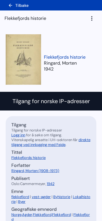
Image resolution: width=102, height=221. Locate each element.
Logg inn (18, 135)
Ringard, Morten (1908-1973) (35, 170)
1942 (49, 69)
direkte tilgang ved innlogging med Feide (50, 142)
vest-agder (41, 196)
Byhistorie (61, 196)
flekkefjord (20, 196)
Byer (22, 201)
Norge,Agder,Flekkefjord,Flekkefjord (41, 214)
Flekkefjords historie (65, 57)
